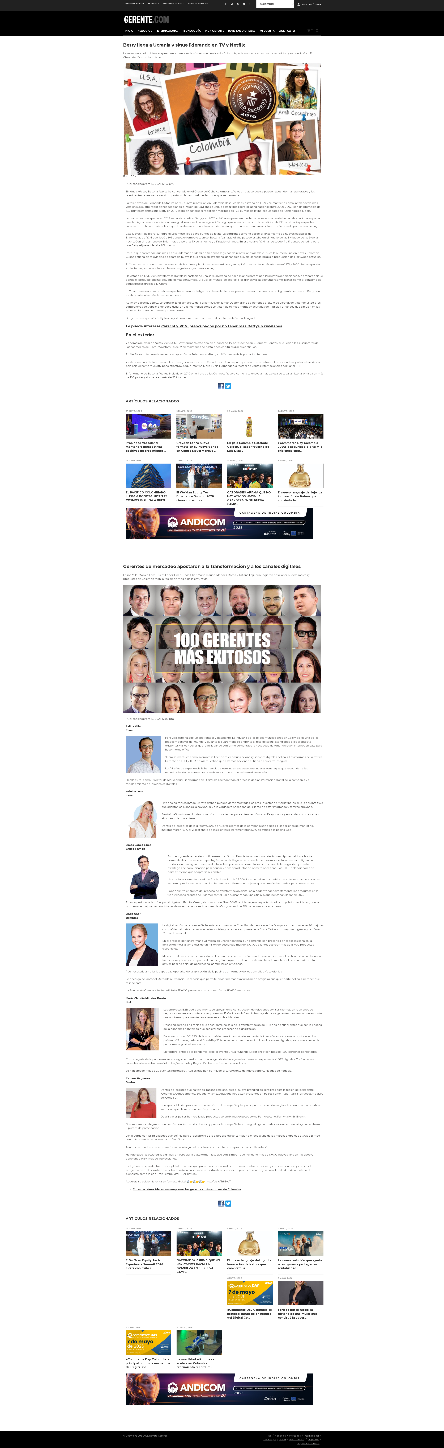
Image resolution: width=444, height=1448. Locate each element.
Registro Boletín (134, 3)
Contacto (287, 31)
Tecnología (191, 31)
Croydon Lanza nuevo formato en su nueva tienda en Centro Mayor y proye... (197, 446)
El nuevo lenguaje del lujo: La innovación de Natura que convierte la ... (300, 496)
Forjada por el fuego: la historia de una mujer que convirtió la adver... (297, 1313)
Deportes (313, 1439)
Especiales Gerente (173, 3)
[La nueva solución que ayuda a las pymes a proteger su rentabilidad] (300, 1243)
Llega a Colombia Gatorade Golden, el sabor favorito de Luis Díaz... (248, 446)
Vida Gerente (214, 31)
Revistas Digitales (198, 3)
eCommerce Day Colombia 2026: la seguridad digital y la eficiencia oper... (300, 446)
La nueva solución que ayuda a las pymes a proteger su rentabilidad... (300, 1264)
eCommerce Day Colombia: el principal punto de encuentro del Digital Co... (249, 1313)
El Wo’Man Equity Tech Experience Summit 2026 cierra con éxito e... (195, 496)
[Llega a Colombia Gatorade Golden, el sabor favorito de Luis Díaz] (250, 426)
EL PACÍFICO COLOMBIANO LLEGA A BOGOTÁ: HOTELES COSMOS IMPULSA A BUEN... (147, 496)
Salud (282, 1439)
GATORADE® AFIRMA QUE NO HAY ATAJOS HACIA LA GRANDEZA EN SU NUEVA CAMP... (249, 498)
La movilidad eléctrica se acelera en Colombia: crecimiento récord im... (195, 1363)
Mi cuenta (153, 3)
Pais (269, 1435)
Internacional (167, 31)
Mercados (295, 1435)
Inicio (129, 31)
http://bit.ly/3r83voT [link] (218, 1181)
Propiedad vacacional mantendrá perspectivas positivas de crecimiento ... (146, 446)
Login (318, 4)
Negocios (145, 31)
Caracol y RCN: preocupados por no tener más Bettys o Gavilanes (221, 326)
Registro (307, 4)
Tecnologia (269, 1439)
